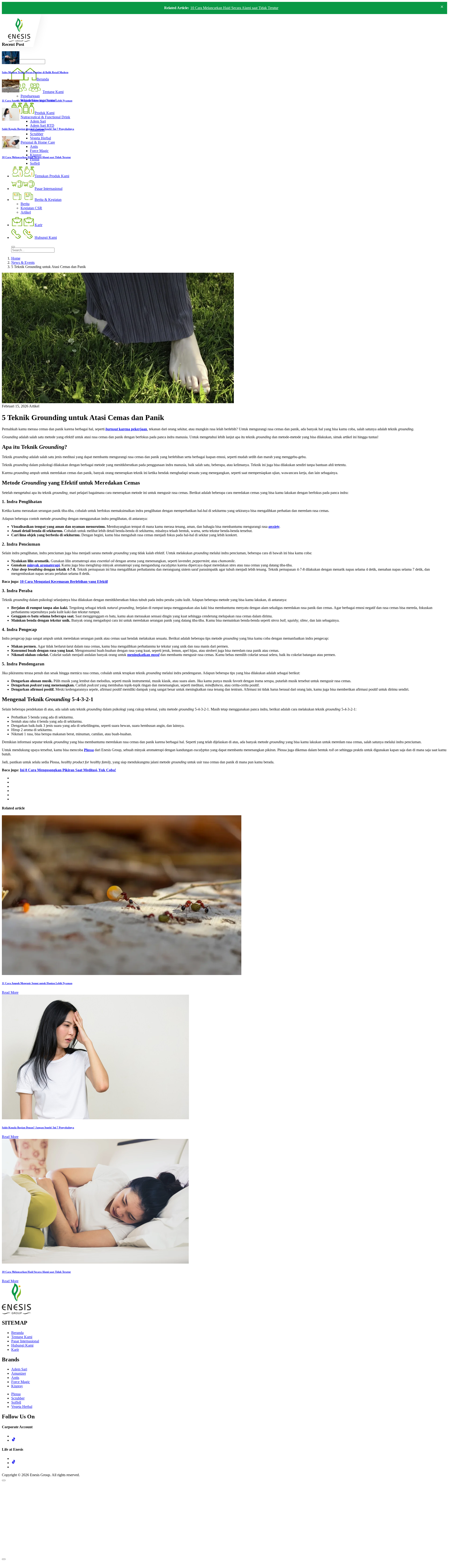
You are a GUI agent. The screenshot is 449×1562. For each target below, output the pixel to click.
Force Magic (20, 1382)
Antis (15, 1378)
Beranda (17, 1333)
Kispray (17, 1386)
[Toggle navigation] (13, 246)
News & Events (23, 263)
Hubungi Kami (22, 1345)
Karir (15, 1350)
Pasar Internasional (25, 1341)
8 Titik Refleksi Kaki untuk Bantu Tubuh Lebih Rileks (230, 8)
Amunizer (18, 1373)
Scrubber (18, 1398)
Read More (10, 992)
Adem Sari (19, 1369)
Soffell (16, 1402)
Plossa (16, 1394)
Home (15, 258)
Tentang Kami (21, 1337)
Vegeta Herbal (21, 1407)
